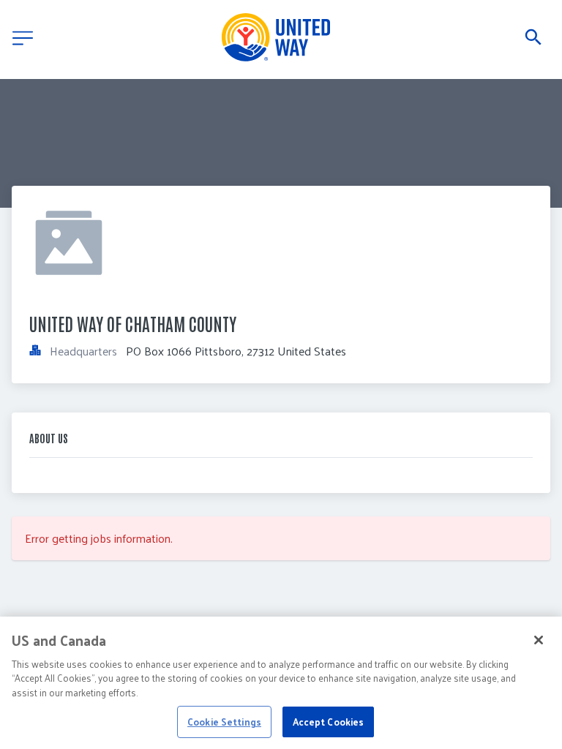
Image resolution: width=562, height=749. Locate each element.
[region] (281, 683)
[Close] (538, 640)
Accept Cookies (328, 721)
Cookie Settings (224, 721)
